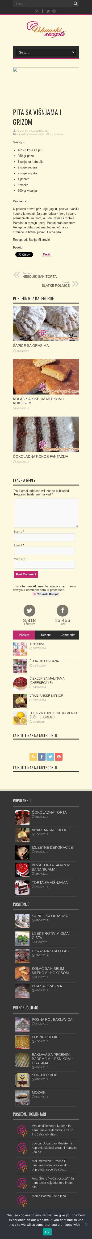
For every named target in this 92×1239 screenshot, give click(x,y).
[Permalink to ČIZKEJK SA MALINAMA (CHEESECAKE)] (20, 689)
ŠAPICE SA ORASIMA (31, 346)
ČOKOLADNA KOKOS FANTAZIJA (40, 456)
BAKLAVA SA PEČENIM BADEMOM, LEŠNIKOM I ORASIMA (52, 1059)
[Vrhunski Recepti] (46, 34)
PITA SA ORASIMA (47, 986)
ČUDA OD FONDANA (44, 661)
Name (18, 531)
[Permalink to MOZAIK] (22, 1103)
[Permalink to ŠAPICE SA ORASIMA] (46, 340)
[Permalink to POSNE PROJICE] (22, 1048)
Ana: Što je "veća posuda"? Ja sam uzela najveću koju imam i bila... (53, 1183)
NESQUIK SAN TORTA (39, 275)
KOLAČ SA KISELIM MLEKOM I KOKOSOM (50, 971)
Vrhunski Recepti (38, 131)
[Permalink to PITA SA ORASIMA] (22, 997)
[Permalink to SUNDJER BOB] (22, 1086)
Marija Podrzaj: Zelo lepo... (50, 1196)
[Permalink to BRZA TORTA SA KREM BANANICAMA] (22, 876)
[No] (86, 1224)
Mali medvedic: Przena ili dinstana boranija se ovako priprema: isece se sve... (50, 1165)
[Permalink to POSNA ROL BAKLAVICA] (22, 1030)
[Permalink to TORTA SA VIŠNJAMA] (22, 893)
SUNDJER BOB (44, 1075)
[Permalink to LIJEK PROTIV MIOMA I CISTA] (22, 944)
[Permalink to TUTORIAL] (20, 655)
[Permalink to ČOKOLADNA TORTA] (22, 823)
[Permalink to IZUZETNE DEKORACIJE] (22, 858)
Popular (24, 635)
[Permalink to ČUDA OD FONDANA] (20, 672)
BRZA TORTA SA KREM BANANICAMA (51, 867)
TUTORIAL (37, 644)
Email (18, 545)
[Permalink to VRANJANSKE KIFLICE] (20, 707)
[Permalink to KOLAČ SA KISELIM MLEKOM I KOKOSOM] (46, 393)
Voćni (41, 134)
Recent (46, 635)
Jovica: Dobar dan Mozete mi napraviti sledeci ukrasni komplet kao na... (54, 1148)
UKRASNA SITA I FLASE (51, 951)
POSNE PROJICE (46, 1037)
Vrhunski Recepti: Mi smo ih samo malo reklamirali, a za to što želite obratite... (52, 1130)
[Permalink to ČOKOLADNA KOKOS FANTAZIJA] (46, 451)
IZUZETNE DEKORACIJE (52, 847)
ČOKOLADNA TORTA (49, 812)
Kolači (22, 134)
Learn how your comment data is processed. (44, 588)
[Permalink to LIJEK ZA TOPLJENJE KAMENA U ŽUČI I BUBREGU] (20, 724)
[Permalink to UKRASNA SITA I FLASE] (22, 962)
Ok (47, 1232)
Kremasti (32, 134)
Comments (68, 635)
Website (19, 559)
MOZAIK (39, 1092)
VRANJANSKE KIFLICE (46, 696)
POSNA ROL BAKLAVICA (52, 1019)
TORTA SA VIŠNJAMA (50, 882)
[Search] (75, 3)
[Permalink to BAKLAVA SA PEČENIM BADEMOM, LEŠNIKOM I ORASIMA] (22, 1065)
